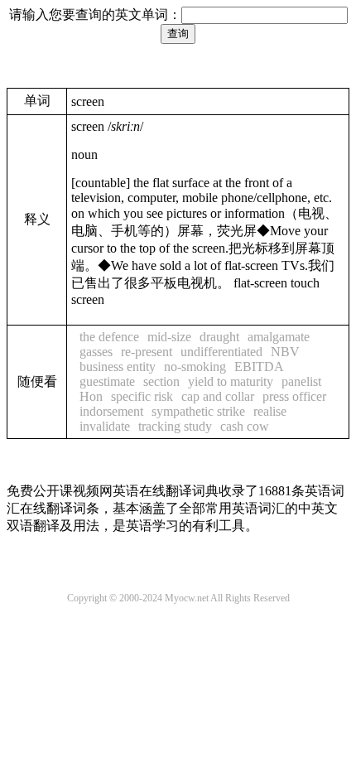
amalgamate (279, 337)
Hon (91, 396)
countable (100, 183)
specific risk (142, 396)
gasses (96, 352)
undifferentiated (221, 352)
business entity (117, 366)
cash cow (244, 426)
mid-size (169, 337)
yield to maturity (230, 381)
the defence (109, 337)
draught (219, 337)
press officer (294, 396)
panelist (301, 381)
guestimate (107, 381)
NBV (285, 352)
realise (269, 411)
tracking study (175, 426)
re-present (146, 352)
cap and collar (217, 396)
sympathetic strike (198, 411)
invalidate (104, 426)
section (161, 381)
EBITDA (259, 366)
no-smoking (195, 366)
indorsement (111, 411)
